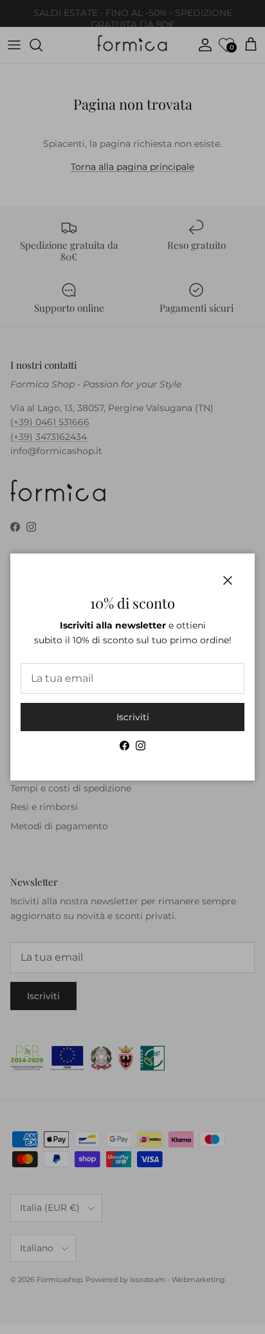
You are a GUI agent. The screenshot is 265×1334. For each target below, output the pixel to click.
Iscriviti (132, 717)
